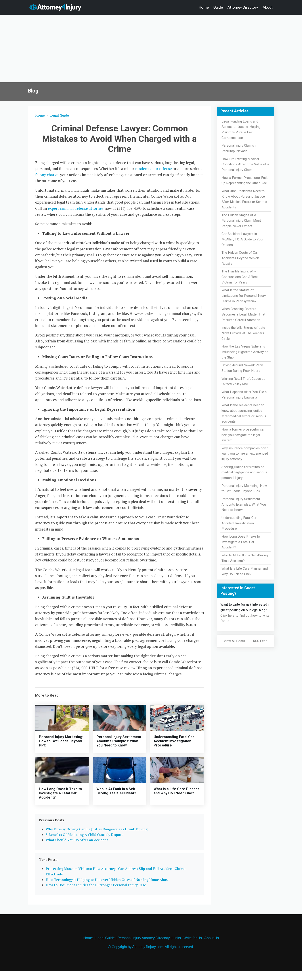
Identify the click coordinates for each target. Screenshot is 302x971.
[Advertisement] (151, 49)
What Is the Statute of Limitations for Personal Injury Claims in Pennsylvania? (244, 295)
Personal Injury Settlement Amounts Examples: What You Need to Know (118, 741)
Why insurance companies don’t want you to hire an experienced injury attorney (245, 453)
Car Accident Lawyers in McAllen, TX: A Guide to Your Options (243, 239)
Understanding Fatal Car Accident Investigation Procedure (174, 741)
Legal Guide (59, 115)
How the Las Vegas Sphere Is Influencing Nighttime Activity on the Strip (245, 351)
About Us (211, 938)
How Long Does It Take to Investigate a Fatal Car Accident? (60, 793)
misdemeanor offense (153, 168)
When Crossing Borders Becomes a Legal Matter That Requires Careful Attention (243, 314)
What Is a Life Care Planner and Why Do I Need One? (176, 791)
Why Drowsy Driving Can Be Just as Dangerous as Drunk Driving (96, 829)
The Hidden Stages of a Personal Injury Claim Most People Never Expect (241, 220)
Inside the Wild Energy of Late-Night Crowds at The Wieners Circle (244, 333)
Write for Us (192, 938)
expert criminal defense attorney (76, 208)
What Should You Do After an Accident (77, 839)
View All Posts (234, 641)
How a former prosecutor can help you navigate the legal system (243, 434)
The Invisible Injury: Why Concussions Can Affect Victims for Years (240, 276)
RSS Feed (260, 641)
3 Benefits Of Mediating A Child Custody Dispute (84, 834)
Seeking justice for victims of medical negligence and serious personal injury (244, 472)
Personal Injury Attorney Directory (143, 938)
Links (176, 938)
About (268, 7)
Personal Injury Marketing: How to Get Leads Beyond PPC (61, 741)
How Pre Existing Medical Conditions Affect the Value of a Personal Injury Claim (245, 164)
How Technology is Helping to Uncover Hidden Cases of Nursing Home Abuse (107, 879)
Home (204, 7)
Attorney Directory (242, 7)
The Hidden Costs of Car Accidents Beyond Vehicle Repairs (241, 258)
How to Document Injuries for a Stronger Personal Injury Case (96, 884)
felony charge (46, 174)
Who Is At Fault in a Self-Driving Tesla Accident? (116, 791)
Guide (218, 7)
